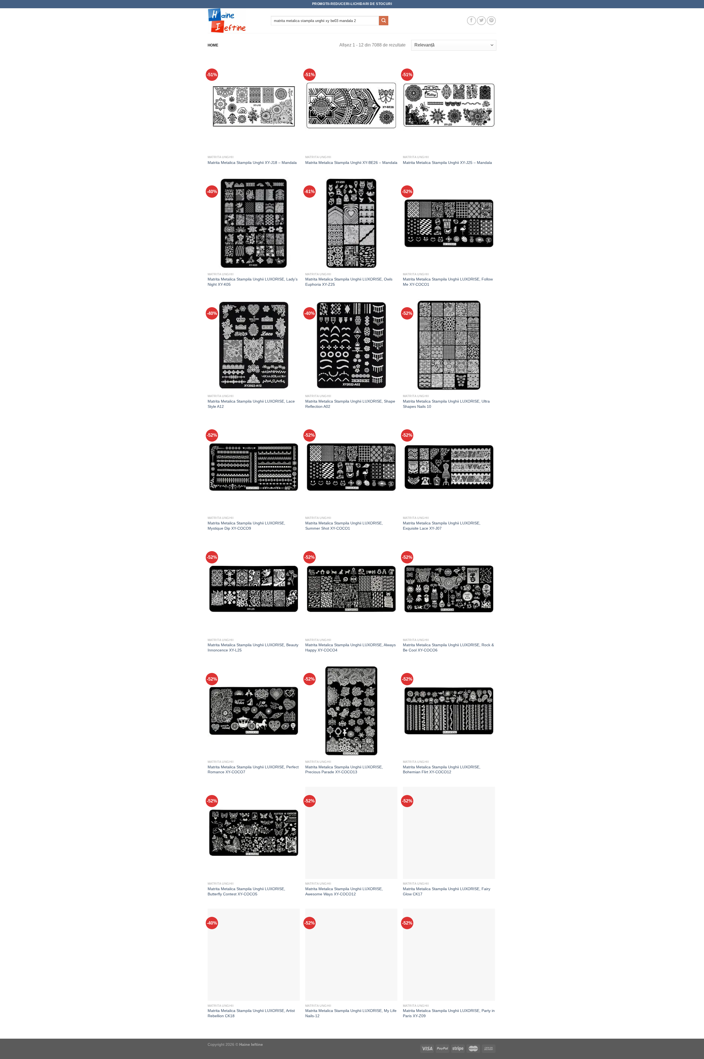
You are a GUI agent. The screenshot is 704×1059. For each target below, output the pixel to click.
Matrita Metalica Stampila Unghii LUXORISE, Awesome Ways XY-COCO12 (344, 891)
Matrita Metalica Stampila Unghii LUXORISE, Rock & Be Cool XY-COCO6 (448, 647)
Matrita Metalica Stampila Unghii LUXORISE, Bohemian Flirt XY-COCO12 (441, 769)
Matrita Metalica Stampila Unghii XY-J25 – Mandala (447, 162)
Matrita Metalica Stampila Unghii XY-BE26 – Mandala (351, 162)
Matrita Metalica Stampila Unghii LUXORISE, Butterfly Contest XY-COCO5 (246, 891)
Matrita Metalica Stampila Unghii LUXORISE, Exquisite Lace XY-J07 (441, 525)
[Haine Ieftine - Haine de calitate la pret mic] (235, 20)
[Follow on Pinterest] (491, 20)
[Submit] (383, 20)
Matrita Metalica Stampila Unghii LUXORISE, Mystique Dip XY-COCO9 (246, 525)
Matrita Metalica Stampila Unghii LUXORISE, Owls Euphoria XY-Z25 (348, 282)
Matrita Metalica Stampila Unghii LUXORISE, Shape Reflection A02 (350, 404)
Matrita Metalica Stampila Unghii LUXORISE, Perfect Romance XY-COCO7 (253, 769)
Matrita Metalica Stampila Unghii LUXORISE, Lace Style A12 (251, 404)
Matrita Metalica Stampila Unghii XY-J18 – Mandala (252, 162)
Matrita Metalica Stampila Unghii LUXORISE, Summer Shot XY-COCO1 (344, 525)
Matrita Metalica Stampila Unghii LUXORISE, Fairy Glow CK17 (446, 891)
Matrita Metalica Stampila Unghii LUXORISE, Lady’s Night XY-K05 (253, 282)
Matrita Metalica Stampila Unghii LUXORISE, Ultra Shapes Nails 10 (446, 404)
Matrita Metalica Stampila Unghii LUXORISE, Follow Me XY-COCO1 (448, 282)
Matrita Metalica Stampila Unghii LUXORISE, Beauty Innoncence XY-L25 (253, 647)
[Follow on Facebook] (471, 20)
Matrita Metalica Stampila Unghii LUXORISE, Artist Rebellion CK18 (251, 1013)
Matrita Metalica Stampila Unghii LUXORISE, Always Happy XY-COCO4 (350, 647)
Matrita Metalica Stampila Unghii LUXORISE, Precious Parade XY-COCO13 (344, 769)
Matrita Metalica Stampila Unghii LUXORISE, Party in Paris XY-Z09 (449, 1013)
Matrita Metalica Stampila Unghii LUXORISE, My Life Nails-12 (351, 1013)
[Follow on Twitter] (481, 20)
